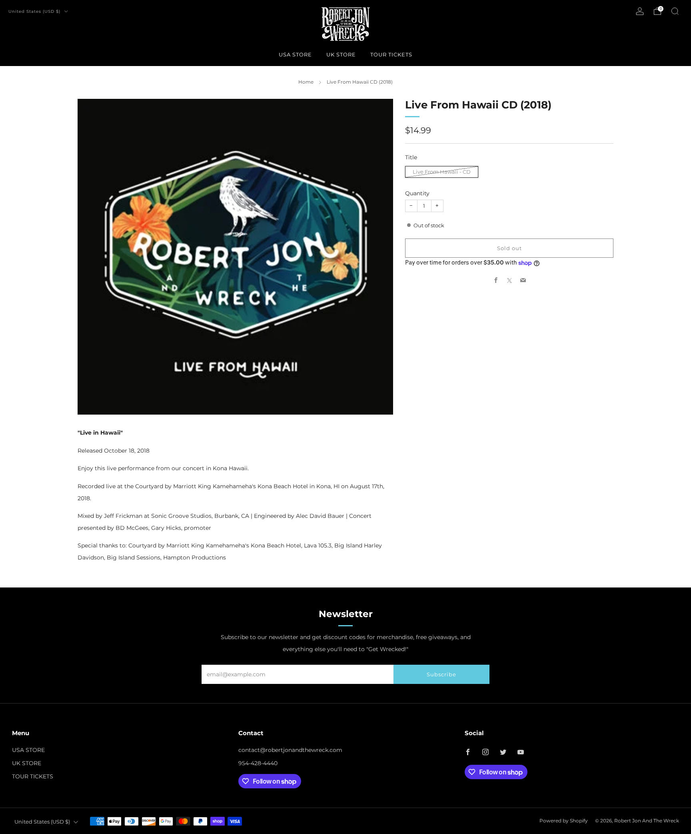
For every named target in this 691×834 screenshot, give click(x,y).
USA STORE (295, 54)
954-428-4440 (258, 763)
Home (306, 82)
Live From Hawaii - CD (442, 171)
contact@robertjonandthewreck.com (290, 750)
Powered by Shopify (563, 821)
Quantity (417, 193)
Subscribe (441, 674)
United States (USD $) (35, 11)
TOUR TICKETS (391, 54)
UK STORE (341, 54)
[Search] (675, 11)
